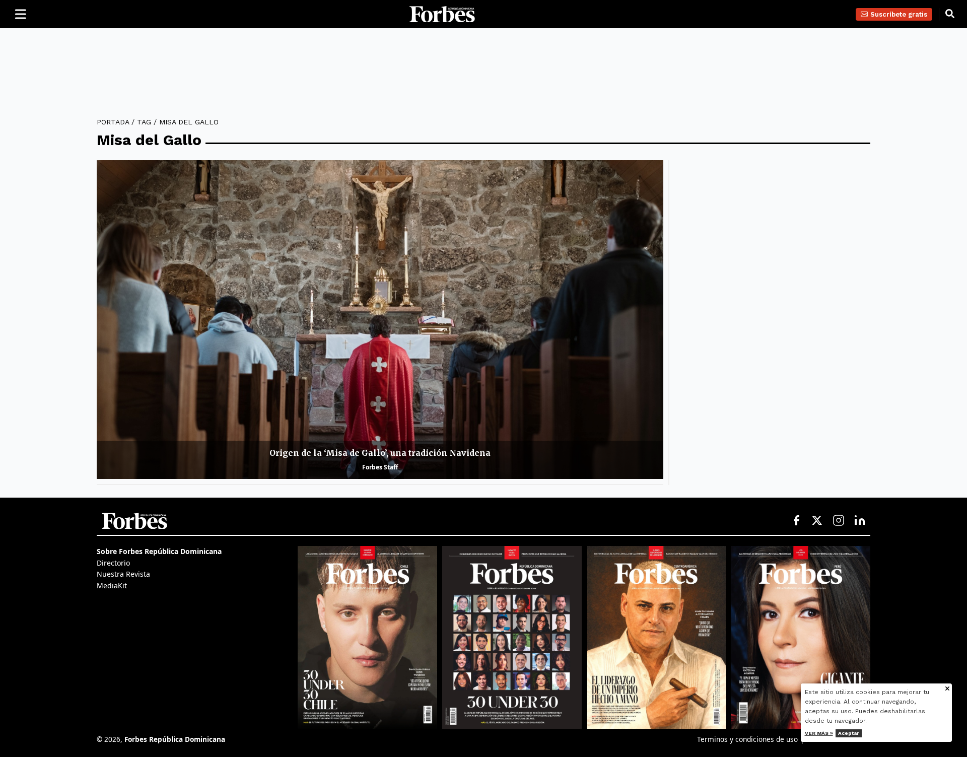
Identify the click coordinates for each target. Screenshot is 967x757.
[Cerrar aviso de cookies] (947, 689)
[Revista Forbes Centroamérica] (656, 637)
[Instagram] (839, 520)
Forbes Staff (380, 467)
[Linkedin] (860, 520)
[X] (817, 520)
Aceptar (848, 733)
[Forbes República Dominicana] (442, 14)
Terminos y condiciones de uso (747, 739)
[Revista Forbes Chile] (367, 637)
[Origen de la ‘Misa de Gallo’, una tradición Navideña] (380, 319)
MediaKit (112, 585)
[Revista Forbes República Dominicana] (512, 637)
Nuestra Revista (123, 574)
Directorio (113, 563)
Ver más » (819, 733)
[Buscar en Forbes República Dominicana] (949, 14)
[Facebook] (796, 520)
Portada (113, 122)
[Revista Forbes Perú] (800, 637)
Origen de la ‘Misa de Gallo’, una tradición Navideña (380, 453)
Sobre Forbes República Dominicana (159, 551)
